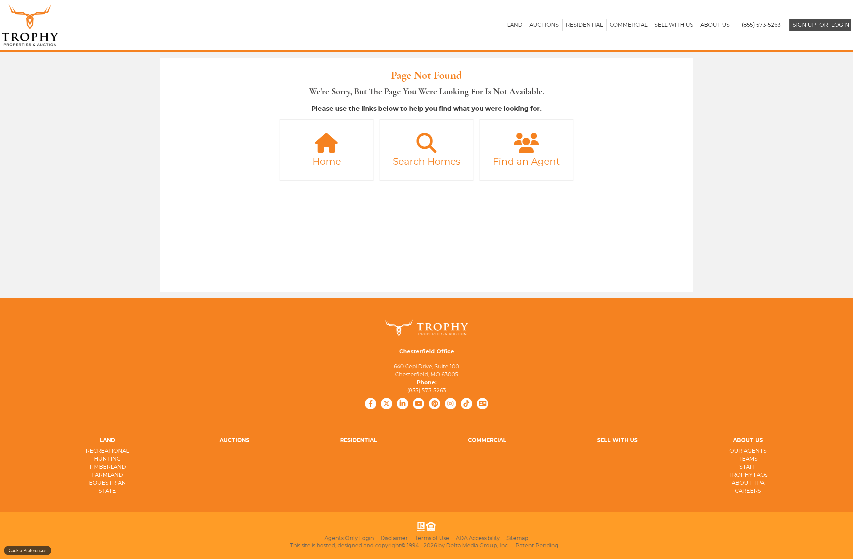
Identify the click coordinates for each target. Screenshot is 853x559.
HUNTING (107, 459)
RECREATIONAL (107, 451)
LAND (514, 25)
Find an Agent (526, 161)
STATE (107, 491)
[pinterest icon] (434, 403)
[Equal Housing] (432, 526)
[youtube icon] (418, 403)
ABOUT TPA (748, 483)
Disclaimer (394, 538)
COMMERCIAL (628, 25)
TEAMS (748, 459)
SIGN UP (804, 25)
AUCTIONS (544, 25)
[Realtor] (420, 526)
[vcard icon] (482, 403)
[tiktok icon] (466, 403)
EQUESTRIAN (107, 483)
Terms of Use (432, 538)
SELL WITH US (673, 25)
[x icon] (386, 403)
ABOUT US (715, 25)
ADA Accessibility (478, 538)
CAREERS (748, 491)
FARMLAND (107, 475)
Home (327, 161)
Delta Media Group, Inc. (477, 545)
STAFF (747, 467)
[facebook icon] (370, 403)
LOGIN (840, 25)
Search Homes (426, 161)
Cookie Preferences (28, 550)
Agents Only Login (349, 538)
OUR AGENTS (748, 451)
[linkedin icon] (402, 403)
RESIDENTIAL (584, 25)
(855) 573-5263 (426, 390)
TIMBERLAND (107, 467)
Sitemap (517, 538)
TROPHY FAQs (747, 475)
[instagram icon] (450, 403)
